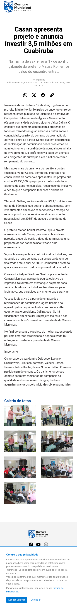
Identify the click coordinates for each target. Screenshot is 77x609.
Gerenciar (35, 599)
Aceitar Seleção (16, 599)
